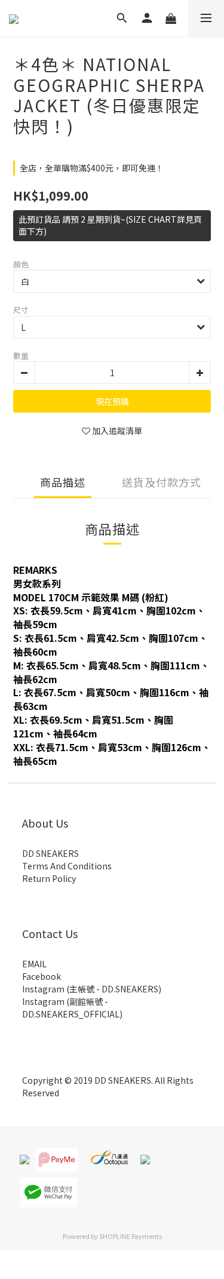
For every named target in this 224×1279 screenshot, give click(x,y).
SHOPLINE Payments (130, 1236)
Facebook (41, 976)
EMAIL (34, 964)
